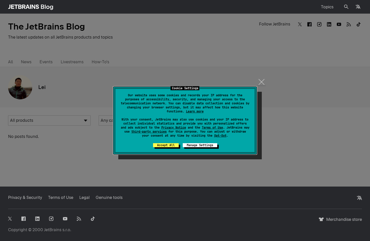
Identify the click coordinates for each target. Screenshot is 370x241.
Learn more (195, 111)
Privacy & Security (25, 197)
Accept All (166, 145)
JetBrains (52, 229)
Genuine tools (109, 197)
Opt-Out (220, 136)
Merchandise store (342, 222)
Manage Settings (200, 145)
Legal (84, 197)
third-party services (149, 132)
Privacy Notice (173, 128)
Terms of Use (212, 128)
